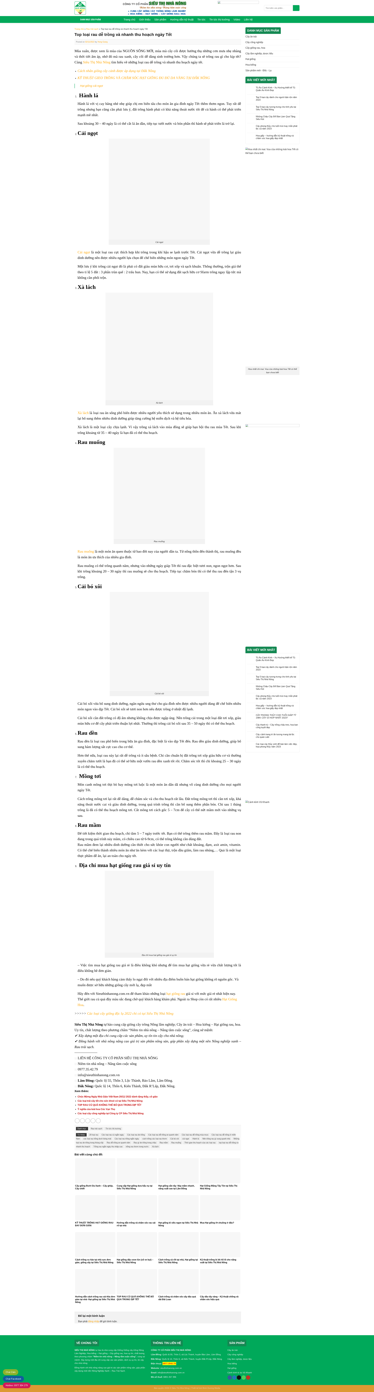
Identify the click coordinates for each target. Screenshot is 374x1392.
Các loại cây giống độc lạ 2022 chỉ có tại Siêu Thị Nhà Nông (130, 1013)
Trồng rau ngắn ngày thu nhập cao (108, 1146)
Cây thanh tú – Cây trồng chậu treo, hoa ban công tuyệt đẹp (277, 726)
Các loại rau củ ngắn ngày (113, 1135)
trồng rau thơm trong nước (137, 1146)
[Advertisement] (272, 400)
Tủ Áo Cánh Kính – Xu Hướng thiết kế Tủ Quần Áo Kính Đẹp (275, 88)
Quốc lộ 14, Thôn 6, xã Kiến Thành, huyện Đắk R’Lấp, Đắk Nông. (192, 1359)
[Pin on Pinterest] (93, 1120)
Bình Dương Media (211, 1388)
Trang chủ (79, 29)
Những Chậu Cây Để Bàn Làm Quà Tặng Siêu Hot (275, 117)
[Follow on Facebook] (230, 1377)
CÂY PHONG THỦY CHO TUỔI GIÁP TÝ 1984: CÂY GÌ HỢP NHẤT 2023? (276, 716)
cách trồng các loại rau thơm (154, 1139)
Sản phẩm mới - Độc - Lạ (258, 70)
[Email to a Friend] (87, 1120)
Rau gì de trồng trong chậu (145, 1143)
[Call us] (243, 1377)
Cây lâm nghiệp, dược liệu (259, 53)
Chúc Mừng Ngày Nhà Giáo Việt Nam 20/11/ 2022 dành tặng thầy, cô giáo (118, 1096)
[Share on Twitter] (82, 1120)
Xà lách (83, 413)
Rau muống (86, 551)
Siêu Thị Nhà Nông (96, 62)
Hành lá (196, 1139)
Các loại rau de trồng (136, 1135)
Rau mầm (164, 1143)
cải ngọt (185, 1139)
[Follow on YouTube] (248, 1377)
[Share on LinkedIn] (98, 1120)
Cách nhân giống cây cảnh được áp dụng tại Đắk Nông (117, 71)
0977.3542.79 (169, 1363)
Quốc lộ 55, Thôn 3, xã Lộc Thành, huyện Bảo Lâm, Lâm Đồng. (191, 1354)
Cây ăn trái (251, 36)
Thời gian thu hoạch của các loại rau (200, 1143)
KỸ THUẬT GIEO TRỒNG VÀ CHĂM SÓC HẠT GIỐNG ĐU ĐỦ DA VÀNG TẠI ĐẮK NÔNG (144, 78)
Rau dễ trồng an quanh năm (118, 1143)
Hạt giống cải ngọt (91, 85)
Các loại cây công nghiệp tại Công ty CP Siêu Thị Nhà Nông (111, 1113)
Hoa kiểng (250, 65)
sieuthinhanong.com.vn (171, 1368)
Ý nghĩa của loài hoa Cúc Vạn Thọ (96, 1109)
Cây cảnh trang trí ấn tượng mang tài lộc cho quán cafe (275, 735)
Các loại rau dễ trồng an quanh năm (163, 1135)
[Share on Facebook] (77, 1120)
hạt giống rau (175, 994)
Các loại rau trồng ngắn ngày (127, 1139)
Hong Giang (103, 42)
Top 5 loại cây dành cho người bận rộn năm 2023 (276, 98)
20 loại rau (93, 1135)
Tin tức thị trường (113, 1129)
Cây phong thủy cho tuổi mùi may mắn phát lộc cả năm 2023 (276, 127)
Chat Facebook (13, 1379)
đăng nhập (93, 1321)
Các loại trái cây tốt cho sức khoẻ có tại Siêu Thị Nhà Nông (110, 1101)
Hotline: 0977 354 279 (17, 1385)
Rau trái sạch (92, 29)
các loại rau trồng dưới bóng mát (97, 1139)
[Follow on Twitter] (234, 1377)
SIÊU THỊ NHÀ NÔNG (85, 1350)
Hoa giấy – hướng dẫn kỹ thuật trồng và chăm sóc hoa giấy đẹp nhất (275, 136)
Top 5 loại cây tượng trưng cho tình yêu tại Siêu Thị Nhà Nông (276, 108)
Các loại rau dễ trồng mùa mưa (195, 1135)
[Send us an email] (239, 1377)
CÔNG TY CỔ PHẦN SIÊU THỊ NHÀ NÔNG (125, 1058)
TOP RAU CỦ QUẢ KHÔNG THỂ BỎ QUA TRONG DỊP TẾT (109, 1105)
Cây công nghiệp (254, 42)
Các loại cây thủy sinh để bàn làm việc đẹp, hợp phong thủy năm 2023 (276, 745)
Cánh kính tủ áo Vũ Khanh (239, 1372)
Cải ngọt (84, 252)
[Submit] (296, 8)
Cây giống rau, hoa (255, 48)
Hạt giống (250, 59)
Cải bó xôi (174, 1139)
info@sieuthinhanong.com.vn (171, 1372)
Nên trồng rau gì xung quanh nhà (216, 1139)
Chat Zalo (10, 1372)
